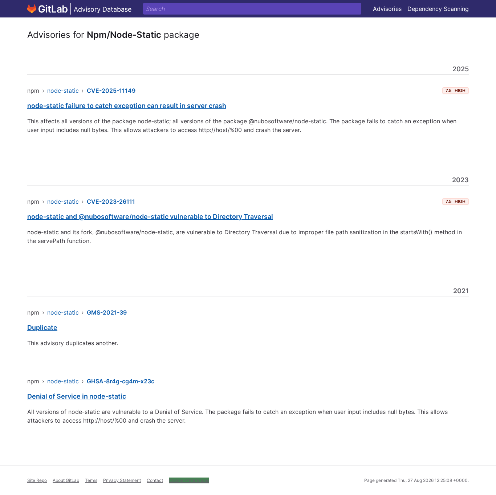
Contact (155, 480)
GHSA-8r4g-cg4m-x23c (120, 381)
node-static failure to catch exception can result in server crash (126, 105)
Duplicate (42, 327)
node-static (63, 90)
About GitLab (66, 480)
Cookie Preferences (189, 480)
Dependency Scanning (438, 8)
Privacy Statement (122, 480)
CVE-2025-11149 (111, 90)
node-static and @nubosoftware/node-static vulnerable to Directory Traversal (150, 216)
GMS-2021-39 (107, 312)
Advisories (387, 8)
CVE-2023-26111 (111, 201)
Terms (91, 480)
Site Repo (37, 480)
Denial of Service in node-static (76, 396)
